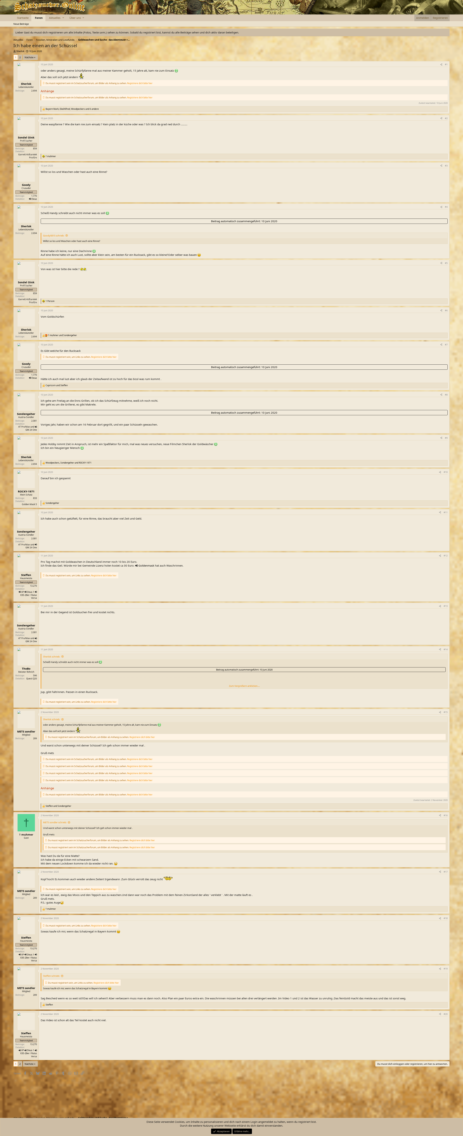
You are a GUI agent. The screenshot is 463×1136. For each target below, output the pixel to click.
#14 (446, 649)
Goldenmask (146, 565)
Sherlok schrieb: (51, 656)
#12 (446, 555)
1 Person (50, 301)
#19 (446, 968)
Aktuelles (54, 18)
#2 (446, 118)
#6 (446, 310)
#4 (446, 206)
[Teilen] (441, 65)
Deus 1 (30, 591)
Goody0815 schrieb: (53, 235)
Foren (39, 18)
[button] (63, 17)
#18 (446, 918)
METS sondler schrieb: (55, 822)
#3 (446, 165)
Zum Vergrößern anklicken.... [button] (244, 685)
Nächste (29, 57)
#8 (446, 394)
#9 (446, 437)
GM (27, 429)
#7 (446, 344)
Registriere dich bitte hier (139, 83)
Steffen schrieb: (51, 975)
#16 (446, 815)
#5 (446, 263)
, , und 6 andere (72, 109)
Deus (34, 198)
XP (22, 591)
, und (69, 462)
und (62, 335)
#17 (446, 871)
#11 (446, 512)
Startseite (23, 18)
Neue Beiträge (21, 23)
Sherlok (20, 51)
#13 (446, 606)
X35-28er (24, 595)
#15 (446, 712)
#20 (446, 1014)
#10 (446, 472)
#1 (446, 64)
